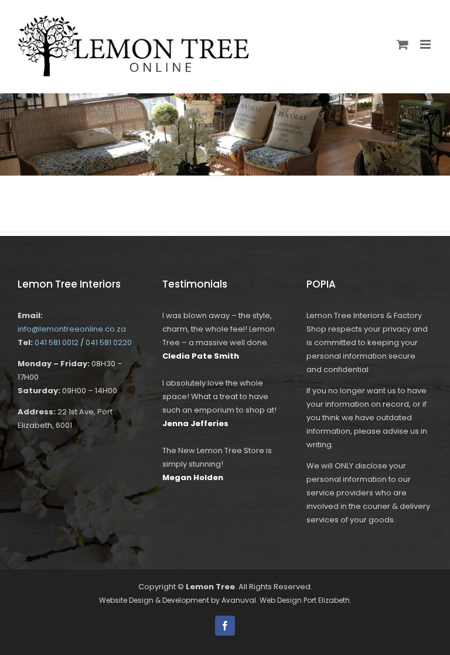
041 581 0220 (109, 342)
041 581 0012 (57, 342)
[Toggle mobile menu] (426, 44)
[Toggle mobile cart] (402, 44)
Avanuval (238, 600)
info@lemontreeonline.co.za (72, 329)
